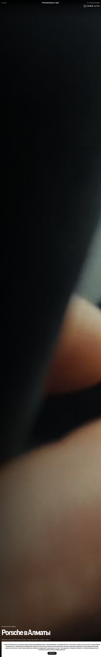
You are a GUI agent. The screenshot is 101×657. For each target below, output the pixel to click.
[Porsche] (50, 2)
